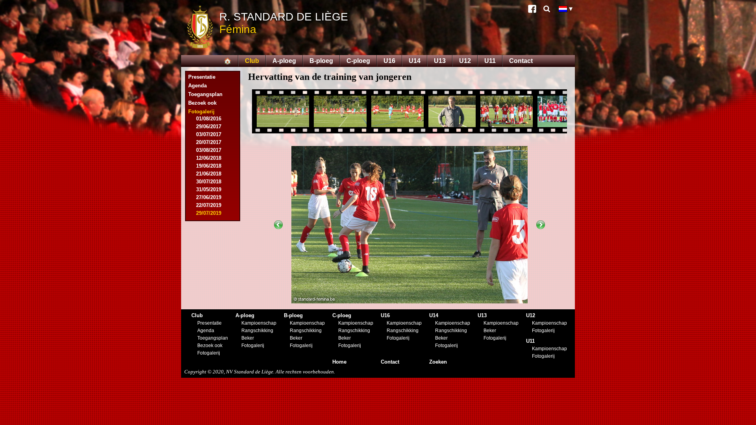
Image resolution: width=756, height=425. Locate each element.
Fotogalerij (208, 353)
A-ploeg (284, 60)
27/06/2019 (208, 197)
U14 (415, 60)
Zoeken (438, 362)
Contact (521, 60)
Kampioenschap (258, 323)
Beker (247, 338)
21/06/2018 (208, 174)
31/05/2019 (208, 189)
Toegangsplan (205, 94)
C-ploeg (358, 60)
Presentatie (201, 77)
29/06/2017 (208, 126)
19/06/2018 (208, 166)
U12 (465, 60)
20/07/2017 (208, 142)
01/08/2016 (208, 119)
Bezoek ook (202, 103)
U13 (440, 60)
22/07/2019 (208, 205)
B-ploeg (321, 60)
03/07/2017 (208, 134)
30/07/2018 (208, 182)
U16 (389, 60)
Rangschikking (257, 330)
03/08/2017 (208, 150)
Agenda (197, 86)
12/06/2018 (208, 158)
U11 (490, 60)
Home (339, 362)
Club (252, 60)
